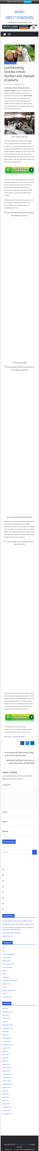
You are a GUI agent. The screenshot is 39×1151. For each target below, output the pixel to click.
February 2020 (7, 1038)
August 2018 (6, 1087)
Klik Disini (27, 2)
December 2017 (7, 1114)
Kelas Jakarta (6, 957)
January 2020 (6, 1041)
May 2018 (5, 1097)
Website (5, 831)
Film (3, 948)
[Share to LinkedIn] (32, 744)
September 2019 (7, 1045)
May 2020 (5, 1031)
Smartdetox (6, 977)
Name (5, 812)
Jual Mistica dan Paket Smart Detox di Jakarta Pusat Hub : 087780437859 (20, 761)
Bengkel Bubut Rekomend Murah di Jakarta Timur (18, 924)
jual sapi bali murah (18, 736)
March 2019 (6, 1064)
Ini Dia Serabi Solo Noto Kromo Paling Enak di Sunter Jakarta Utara (19, 754)
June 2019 (5, 1054)
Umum (4, 994)
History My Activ (7, 936)
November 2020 (7, 1025)
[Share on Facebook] (22, 744)
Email (5, 822)
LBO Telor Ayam (7, 967)
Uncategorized (7, 997)
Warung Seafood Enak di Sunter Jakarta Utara (17, 921)
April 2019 (5, 1061)
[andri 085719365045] (4, 34)
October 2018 (6, 1081)
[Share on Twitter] (27, 744)
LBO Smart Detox (8, 964)
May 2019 (5, 1058)
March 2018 (6, 1104)
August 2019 (6, 1048)
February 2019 (7, 1068)
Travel (4, 987)
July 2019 (5, 1051)
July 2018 (5, 1091)
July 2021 (5, 1022)
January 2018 (6, 1110)
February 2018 (7, 1107)
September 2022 (7, 1012)
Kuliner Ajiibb (6, 961)
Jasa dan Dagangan (10, 63)
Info (3, 951)
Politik (4, 974)
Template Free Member (10, 980)
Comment (6, 785)
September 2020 (7, 1028)
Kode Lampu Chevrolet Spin (11, 933)
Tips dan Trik (6, 984)
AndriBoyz (22, 84)
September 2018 (7, 1084)
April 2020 (5, 1035)
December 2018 (7, 1074)
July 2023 (5, 1008)
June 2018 (5, 1094)
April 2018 (5, 1100)
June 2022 (5, 1015)
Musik (4, 971)
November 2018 (7, 1077)
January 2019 (6, 1071)
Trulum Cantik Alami (8, 990)
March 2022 (6, 1018)
